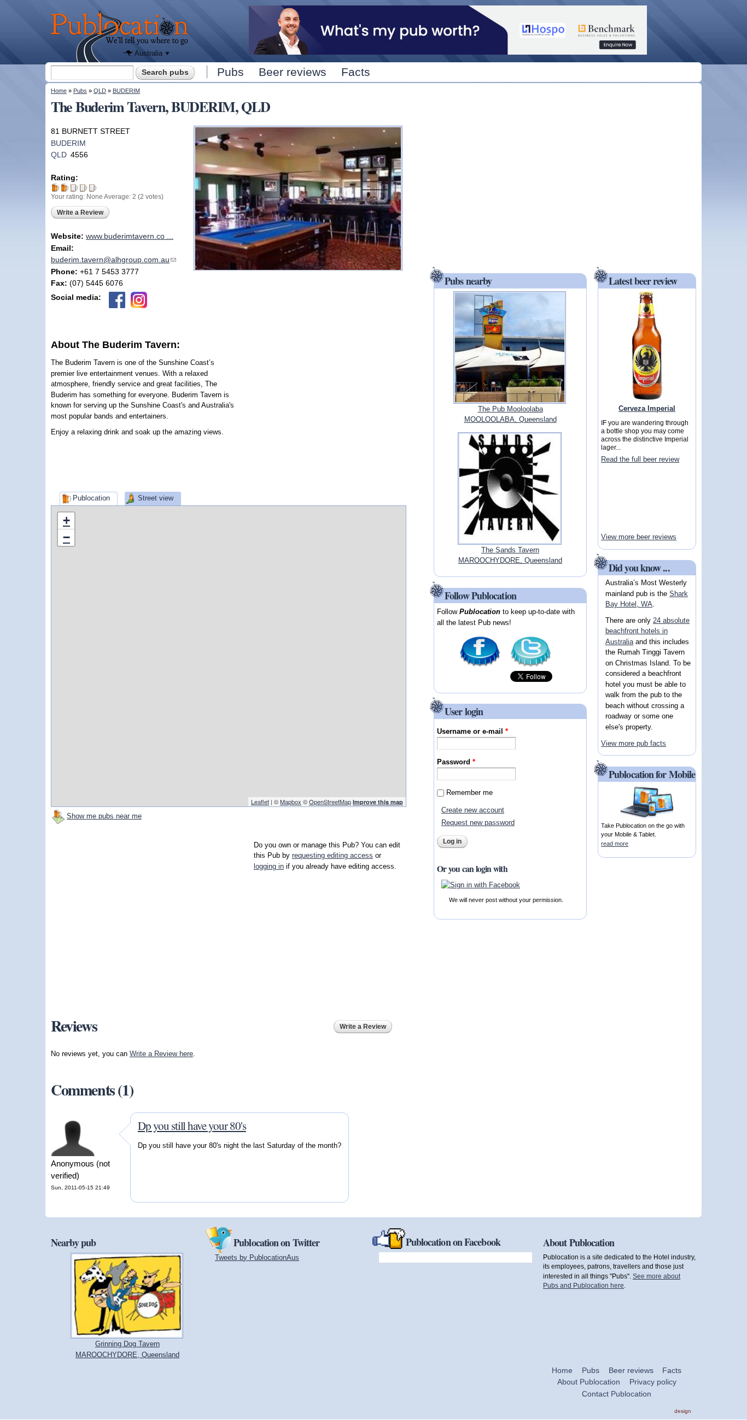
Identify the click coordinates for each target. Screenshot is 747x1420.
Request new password (478, 822)
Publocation (91, 498)
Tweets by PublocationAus (257, 1257)
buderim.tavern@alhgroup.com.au (113, 259)
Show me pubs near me (104, 816)
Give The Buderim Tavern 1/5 (55, 188)
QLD (100, 90)
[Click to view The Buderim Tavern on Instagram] (139, 300)
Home (59, 90)
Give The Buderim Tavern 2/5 (64, 188)
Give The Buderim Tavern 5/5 (92, 188)
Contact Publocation (616, 1393)
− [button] (66, 537)
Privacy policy (652, 1381)
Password (456, 762)
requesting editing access (332, 855)
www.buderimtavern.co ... (129, 236)
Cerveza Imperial (646, 408)
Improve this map (378, 802)
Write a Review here (161, 1054)
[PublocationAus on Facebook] (479, 666)
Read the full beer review (640, 459)
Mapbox (290, 801)
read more (614, 843)
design (682, 1411)
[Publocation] (122, 36)
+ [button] (66, 520)
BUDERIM (126, 90)
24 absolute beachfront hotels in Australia (647, 631)
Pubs (230, 72)
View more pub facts (633, 743)
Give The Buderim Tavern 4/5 (83, 188)
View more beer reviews (638, 537)
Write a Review (80, 212)
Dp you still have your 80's (192, 1125)
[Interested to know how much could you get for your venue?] (448, 49)
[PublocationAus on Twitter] (530, 666)
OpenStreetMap (330, 801)
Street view (155, 498)
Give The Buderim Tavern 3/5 (74, 188)
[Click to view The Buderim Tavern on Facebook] (117, 300)
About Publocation (588, 1381)
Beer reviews (292, 72)
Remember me (469, 792)
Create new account (472, 810)
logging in (269, 866)
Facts (355, 72)
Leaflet (260, 801)
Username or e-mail (472, 731)
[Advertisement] (324, 420)
